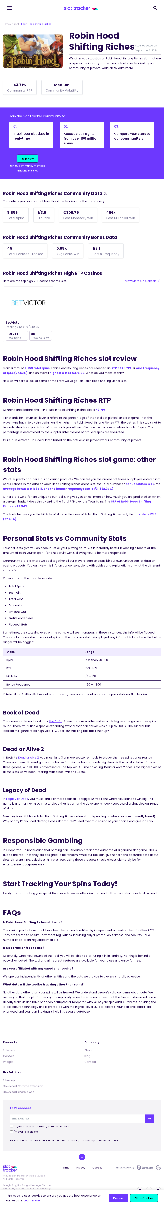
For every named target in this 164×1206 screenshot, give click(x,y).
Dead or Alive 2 (28, 758)
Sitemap (9, 1080)
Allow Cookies (144, 1198)
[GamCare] (145, 1167)
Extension (9, 1050)
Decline (118, 1198)
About (88, 1050)
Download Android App (18, 1092)
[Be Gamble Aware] (125, 1168)
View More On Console (141, 281)
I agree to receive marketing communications (42, 1126)
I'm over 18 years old (26, 1131)
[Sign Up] (149, 1118)
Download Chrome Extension (23, 1086)
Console (8, 1056)
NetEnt (15, 24)
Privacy (80, 1167)
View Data (29, 303)
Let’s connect (20, 1108)
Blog (87, 1056)
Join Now (27, 159)
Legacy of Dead (17, 799)
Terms (65, 1167)
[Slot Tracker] (81, 8)
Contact (90, 1062)
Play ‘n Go (55, 721)
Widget (8, 1062)
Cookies (97, 1167)
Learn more (32, 1200)
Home (6, 24)
